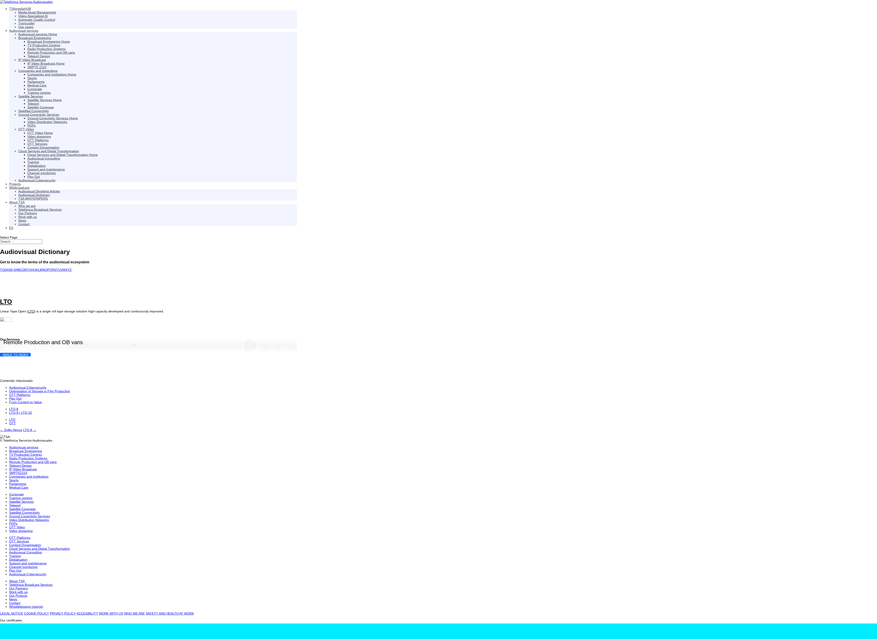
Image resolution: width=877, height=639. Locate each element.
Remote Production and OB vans (43, 342)
